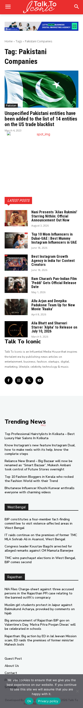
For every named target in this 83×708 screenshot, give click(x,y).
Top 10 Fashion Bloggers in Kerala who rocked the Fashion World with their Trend (39, 479)
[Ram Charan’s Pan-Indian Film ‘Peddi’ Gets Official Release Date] (16, 285)
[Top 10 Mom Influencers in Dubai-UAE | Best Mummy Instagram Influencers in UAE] (16, 240)
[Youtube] (40, 380)
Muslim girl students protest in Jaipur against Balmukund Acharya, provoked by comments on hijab (40, 609)
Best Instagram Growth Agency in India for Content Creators (53, 260)
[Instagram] (19, 380)
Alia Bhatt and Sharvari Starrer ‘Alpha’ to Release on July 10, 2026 (54, 327)
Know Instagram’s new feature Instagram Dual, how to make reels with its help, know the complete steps (40, 449)
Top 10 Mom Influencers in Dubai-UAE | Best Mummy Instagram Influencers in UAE (54, 238)
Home (9, 41)
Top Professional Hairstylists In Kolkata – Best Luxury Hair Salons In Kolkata (40, 436)
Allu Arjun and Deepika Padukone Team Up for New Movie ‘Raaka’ (53, 305)
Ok (29, 701)
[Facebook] (9, 380)
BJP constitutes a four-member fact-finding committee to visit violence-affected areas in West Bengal (38, 523)
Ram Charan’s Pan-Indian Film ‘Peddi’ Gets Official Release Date (54, 282)
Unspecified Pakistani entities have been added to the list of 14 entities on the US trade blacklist (41, 118)
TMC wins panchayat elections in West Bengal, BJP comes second (40, 560)
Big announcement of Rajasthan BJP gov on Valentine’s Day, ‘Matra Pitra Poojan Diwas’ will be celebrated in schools (40, 624)
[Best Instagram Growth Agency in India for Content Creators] (16, 263)
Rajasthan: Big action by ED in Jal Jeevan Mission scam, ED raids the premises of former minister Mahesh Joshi (41, 640)
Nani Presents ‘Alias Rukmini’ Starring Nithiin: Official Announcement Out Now (54, 216)
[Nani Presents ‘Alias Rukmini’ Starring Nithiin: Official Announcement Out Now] (16, 218)
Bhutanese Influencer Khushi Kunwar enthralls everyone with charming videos (39, 490)
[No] (77, 691)
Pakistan (11, 105)
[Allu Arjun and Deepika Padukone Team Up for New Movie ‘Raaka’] (16, 307)
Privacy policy (48, 701)
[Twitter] (29, 380)
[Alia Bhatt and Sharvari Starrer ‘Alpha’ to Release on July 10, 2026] (16, 329)
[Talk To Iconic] (41, 7)
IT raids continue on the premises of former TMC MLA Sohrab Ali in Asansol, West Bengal (41, 537)
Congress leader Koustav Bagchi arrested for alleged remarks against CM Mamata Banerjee (39, 548)
